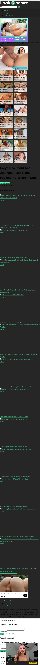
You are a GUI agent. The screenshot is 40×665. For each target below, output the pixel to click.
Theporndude (8, 15)
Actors (6, 13)
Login (2, 633)
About (2, 183)
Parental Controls (9, 601)
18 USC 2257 (8, 603)
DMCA (6, 606)
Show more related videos (8, 573)
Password (3, 631)
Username (3, 629)
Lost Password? (10, 633)
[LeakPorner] (14, 4)
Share (7, 183)
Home (6, 10)
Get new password (6, 651)
